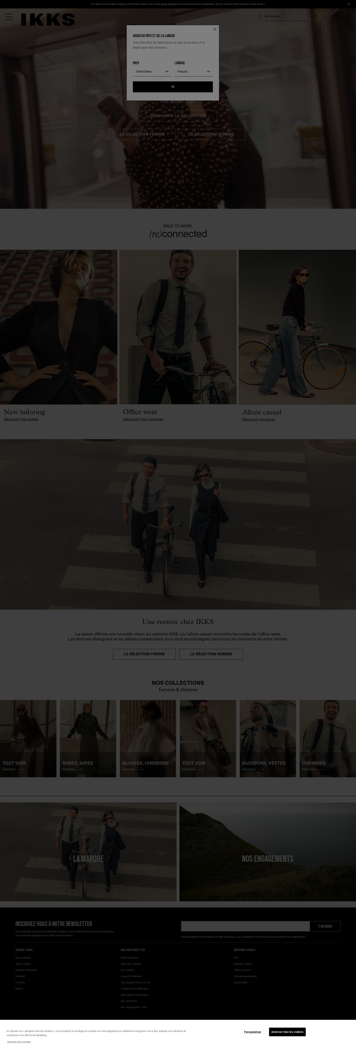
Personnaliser (252, 1031)
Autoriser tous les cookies (287, 1031)
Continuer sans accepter (19, 1041)
